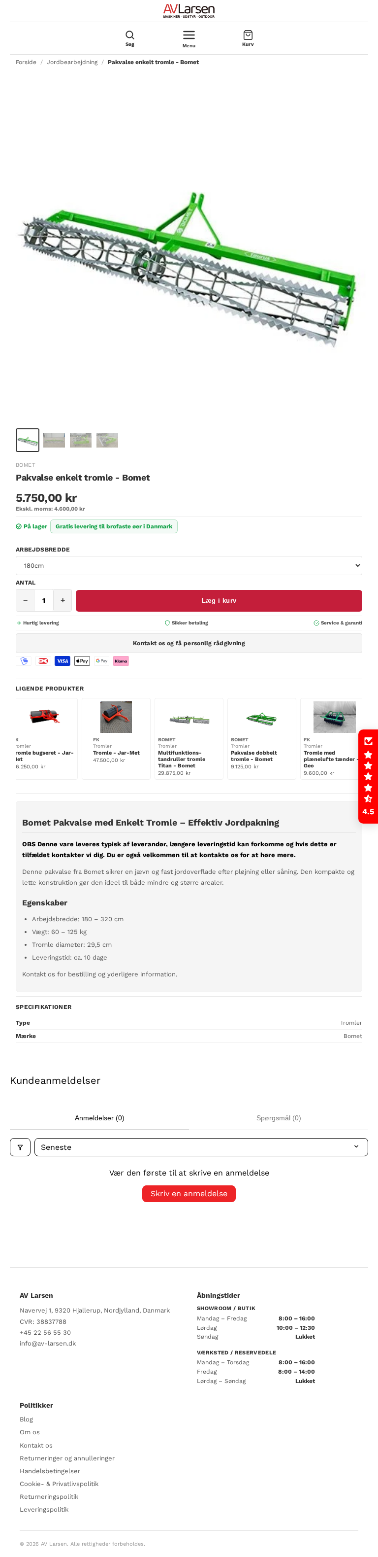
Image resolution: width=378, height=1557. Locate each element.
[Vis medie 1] (27, 440)
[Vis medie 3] (81, 440)
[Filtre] (20, 1147)
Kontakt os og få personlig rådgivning (189, 643)
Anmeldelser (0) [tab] (100, 1118)
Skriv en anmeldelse (189, 1193)
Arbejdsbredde (43, 549)
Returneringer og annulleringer (67, 1458)
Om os (30, 1432)
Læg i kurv (219, 600)
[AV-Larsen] (189, 11)
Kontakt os (36, 1445)
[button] (368, 776)
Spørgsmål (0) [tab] (278, 1118)
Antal (26, 582)
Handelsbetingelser (50, 1471)
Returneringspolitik (49, 1496)
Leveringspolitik (44, 1509)
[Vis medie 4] (107, 440)
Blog (26, 1419)
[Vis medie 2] (54, 440)
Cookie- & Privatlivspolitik (59, 1484)
